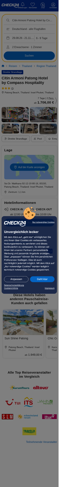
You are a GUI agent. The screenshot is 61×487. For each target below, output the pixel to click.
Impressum (49, 288)
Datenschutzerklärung (14, 285)
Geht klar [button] (42, 279)
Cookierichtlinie (11, 288)
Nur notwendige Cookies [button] (43, 222)
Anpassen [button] (16, 279)
